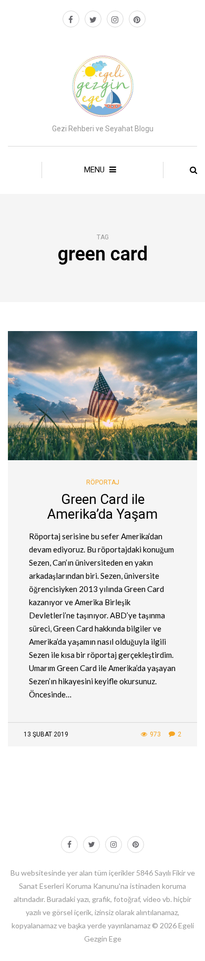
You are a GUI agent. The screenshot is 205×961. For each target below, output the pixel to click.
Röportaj (102, 482)
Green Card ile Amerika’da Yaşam (102, 506)
